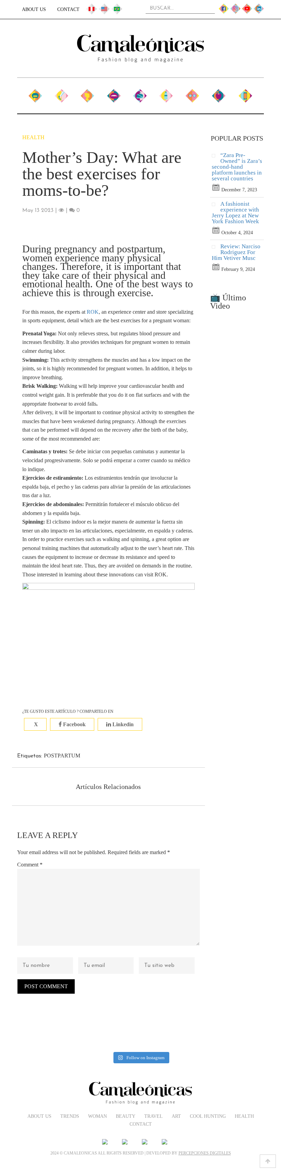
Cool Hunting (192, 97)
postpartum (62, 755)
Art (165, 93)
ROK (93, 312)
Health (218, 93)
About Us (34, 9)
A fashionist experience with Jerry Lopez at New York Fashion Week (235, 213)
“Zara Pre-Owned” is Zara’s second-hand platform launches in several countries (237, 167)
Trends (61, 93)
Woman (87, 93)
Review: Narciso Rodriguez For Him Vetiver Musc (236, 252)
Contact (68, 9)
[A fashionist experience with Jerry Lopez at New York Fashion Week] (216, 206)
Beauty (113, 93)
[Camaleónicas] (140, 48)
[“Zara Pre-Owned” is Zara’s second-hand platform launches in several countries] (216, 157)
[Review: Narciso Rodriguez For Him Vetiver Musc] (216, 248)
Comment (29, 864)
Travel (140, 93)
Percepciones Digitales (205, 1153)
